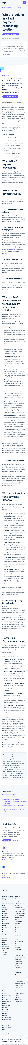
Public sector (18, 949)
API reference (18, 977)
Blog (3, 997)
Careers (17, 995)
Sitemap (4, 1015)
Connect (4, 913)
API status (18, 979)
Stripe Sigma (5, 948)
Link (3, 932)
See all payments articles (9, 794)
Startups (17, 901)
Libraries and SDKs (20, 983)
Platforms (17, 923)
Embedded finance (20, 909)
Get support (5, 1025)
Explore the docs (7, 877)
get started (7, 746)
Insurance (17, 937)
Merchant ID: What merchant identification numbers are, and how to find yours (15, 801)
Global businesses (20, 913)
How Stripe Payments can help (10, 92)
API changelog (19, 981)
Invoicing (4, 927)
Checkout (4, 909)
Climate (4, 911)
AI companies (18, 927)
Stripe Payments (7, 645)
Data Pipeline (5, 917)
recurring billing (14, 180)
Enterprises (18, 899)
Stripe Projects (19, 985)
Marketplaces (18, 917)
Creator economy (19, 929)
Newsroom (18, 997)
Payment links (6, 936)
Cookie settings (6, 1017)
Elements (4, 919)
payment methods (11, 532)
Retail (16, 951)
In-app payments (19, 915)
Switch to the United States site (11, 1041)
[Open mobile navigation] (24, 2)
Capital (4, 907)
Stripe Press (18, 999)
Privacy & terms (6, 1005)
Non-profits (18, 943)
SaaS (16, 925)
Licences (4, 1013)
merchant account (15, 249)
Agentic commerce (20, 903)
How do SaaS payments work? (10, 81)
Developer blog (19, 987)
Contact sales (16, 840)
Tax (3, 950)
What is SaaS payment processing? (12, 78)
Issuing (4, 929)
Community (5, 999)
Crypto (4, 915)
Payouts (4, 940)
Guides (4, 993)
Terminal (4, 952)
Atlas (3, 901)
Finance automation (20, 911)
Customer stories (6, 995)
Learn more (5, 54)
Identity (4, 925)
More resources (7, 8)
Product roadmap (19, 993)
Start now (6, 840)
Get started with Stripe (10, 34)
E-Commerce (18, 907)
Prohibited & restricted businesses (5, 1009)
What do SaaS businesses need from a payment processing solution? (12, 84)
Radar (3, 942)
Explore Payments (7, 860)
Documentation (19, 975)
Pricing (4, 899)
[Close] (25, 1038)
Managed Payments (7, 934)
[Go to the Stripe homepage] (4, 891)
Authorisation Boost (7, 903)
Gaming (17, 932)
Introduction (5, 75)
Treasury (4, 954)
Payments (18, 8)
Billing (3, 905)
